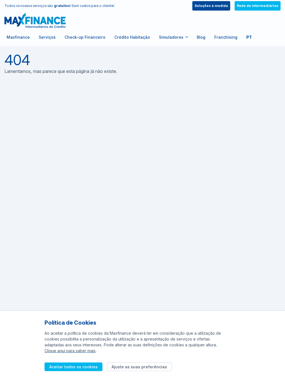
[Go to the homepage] (35, 20)
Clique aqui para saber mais (70, 350)
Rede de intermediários (257, 6)
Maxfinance (18, 37)
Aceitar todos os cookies (73, 366)
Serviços (47, 37)
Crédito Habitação (132, 37)
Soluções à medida (211, 6)
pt (249, 37)
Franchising (225, 37)
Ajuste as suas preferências (139, 366)
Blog (201, 37)
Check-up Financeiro (85, 37)
